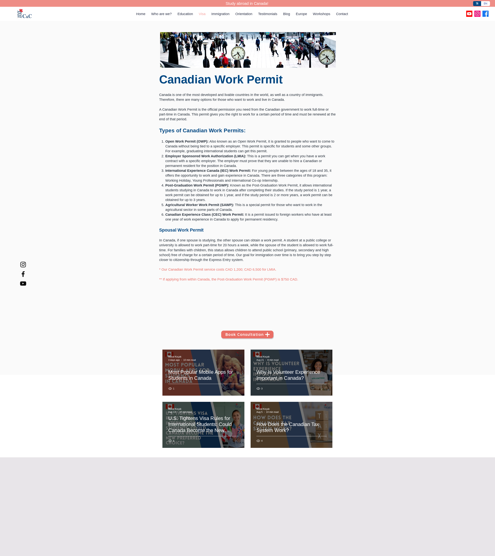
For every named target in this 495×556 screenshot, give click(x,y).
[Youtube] (469, 14)
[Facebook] (485, 14)
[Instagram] (477, 14)
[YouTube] (23, 283)
